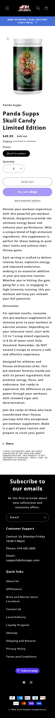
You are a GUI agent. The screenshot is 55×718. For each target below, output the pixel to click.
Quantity (9, 161)
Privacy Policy (16, 648)
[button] (7, 8)
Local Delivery (16, 617)
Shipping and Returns (21, 641)
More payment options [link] (28, 200)
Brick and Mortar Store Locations (22, 599)
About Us (12, 581)
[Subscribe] (45, 517)
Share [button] (10, 443)
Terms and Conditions (21, 656)
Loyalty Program (17, 625)
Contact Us (13, 609)
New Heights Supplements (31, 709)
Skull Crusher (18, 154)
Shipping (7, 141)
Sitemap (11, 633)
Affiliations (14, 589)
